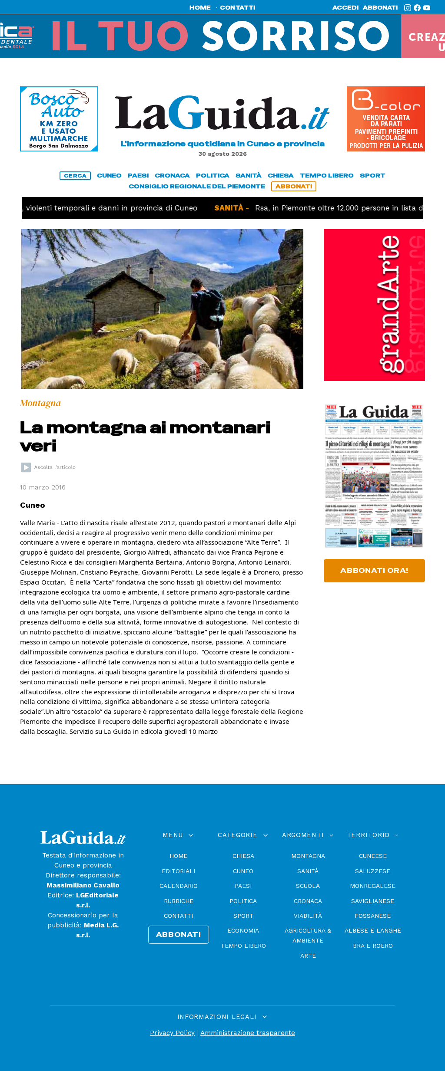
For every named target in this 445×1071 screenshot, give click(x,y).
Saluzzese (372, 870)
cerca (75, 176)
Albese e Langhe (373, 930)
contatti (238, 7)
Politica (243, 900)
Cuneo (243, 870)
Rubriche (178, 900)
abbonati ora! (374, 570)
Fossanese (373, 915)
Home (178, 855)
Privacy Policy (172, 1033)
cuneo (109, 175)
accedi (345, 7)
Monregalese (372, 885)
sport (372, 175)
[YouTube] (426, 7)
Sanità (308, 870)
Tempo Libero (243, 945)
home (200, 7)
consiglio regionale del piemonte (197, 186)
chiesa (281, 175)
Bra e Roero (373, 945)
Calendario (178, 885)
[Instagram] (407, 7)
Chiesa (243, 855)
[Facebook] (417, 7)
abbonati (380, 7)
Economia (243, 930)
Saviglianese (372, 900)
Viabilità (308, 915)
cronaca (172, 175)
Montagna (308, 855)
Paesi (243, 885)
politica (212, 175)
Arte (308, 955)
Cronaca (308, 900)
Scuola (308, 885)
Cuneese (373, 855)
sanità (249, 175)
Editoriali (178, 870)
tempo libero (327, 175)
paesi (138, 175)
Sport (243, 915)
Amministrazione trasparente (247, 1033)
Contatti (178, 915)
